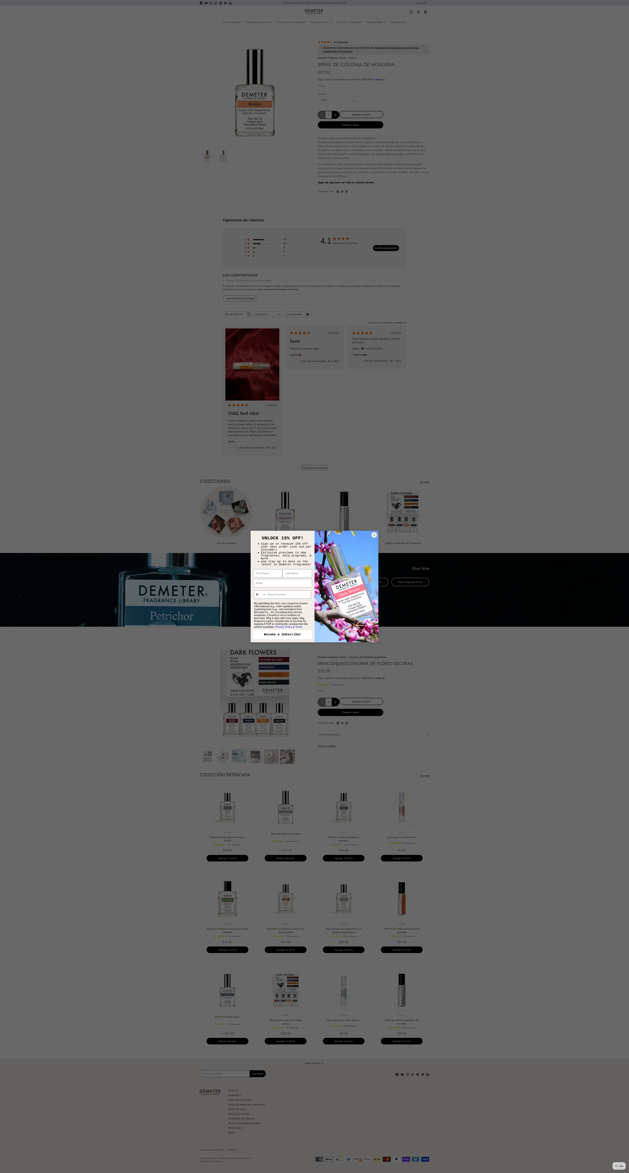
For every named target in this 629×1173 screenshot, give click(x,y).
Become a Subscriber (282, 634)
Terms (298, 627)
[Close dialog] (374, 535)
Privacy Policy (284, 627)
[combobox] (260, 595)
